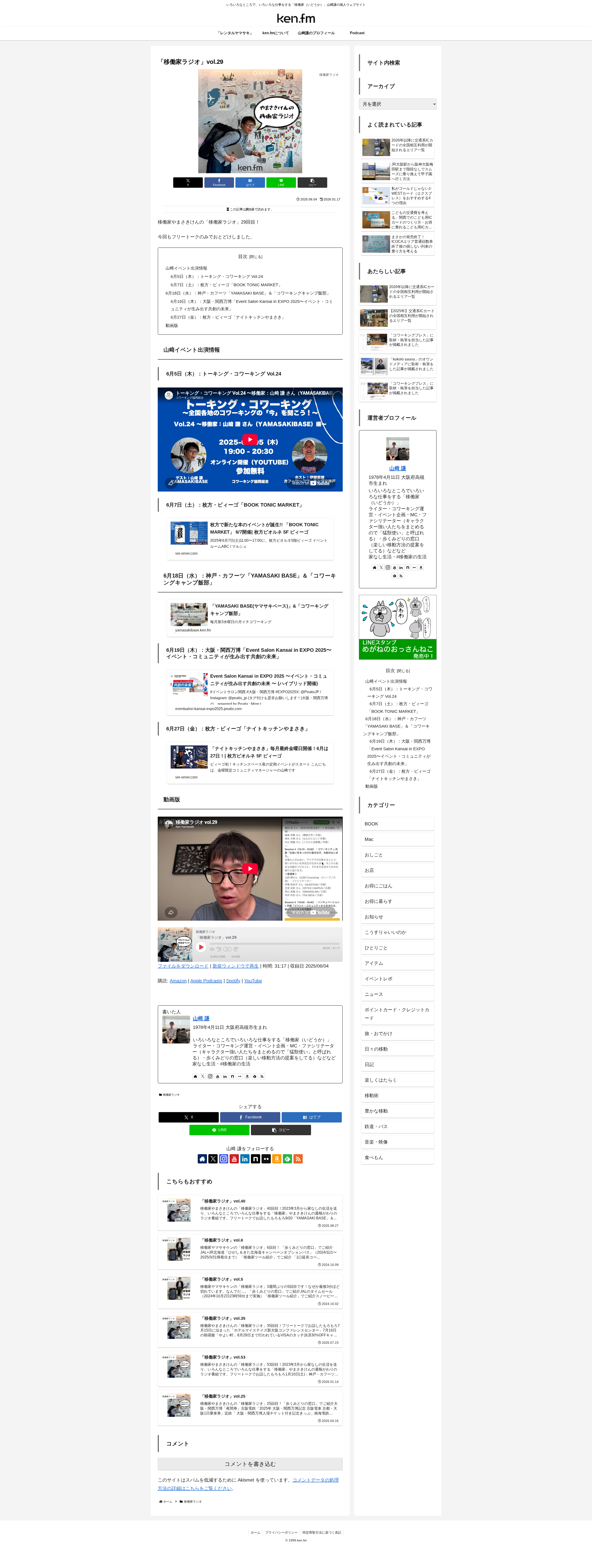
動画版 (172, 325)
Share (235, 957)
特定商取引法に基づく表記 (321, 1532)
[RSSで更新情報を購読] (262, 1076)
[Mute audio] (212, 949)
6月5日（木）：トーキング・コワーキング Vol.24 (217, 276)
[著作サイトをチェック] (195, 1076)
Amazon (178, 980)
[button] (312, 182)
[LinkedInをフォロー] (225, 1076)
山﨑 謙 (201, 1018)
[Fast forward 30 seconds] (236, 949)
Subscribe (218, 957)
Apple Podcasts (206, 980)
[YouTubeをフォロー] (218, 1076)
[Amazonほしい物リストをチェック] (247, 1076)
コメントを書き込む (250, 1464)
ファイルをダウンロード (183, 966)
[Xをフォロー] (203, 1076)
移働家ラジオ (171, 1094)
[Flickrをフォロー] (240, 1076)
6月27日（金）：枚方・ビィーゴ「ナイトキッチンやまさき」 (228, 317)
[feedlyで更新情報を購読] (255, 1076)
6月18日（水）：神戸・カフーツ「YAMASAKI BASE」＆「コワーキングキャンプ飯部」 (248, 293)
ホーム (255, 1532)
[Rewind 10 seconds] (219, 949)
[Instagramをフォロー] (210, 1076)
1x (227, 949)
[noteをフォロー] (232, 1076)
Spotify (233, 980)
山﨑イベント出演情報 (186, 268)
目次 (242, 256)
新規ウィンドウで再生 (236, 966)
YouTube (253, 980)
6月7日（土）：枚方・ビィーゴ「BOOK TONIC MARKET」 (226, 285)
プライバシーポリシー (281, 1532)
